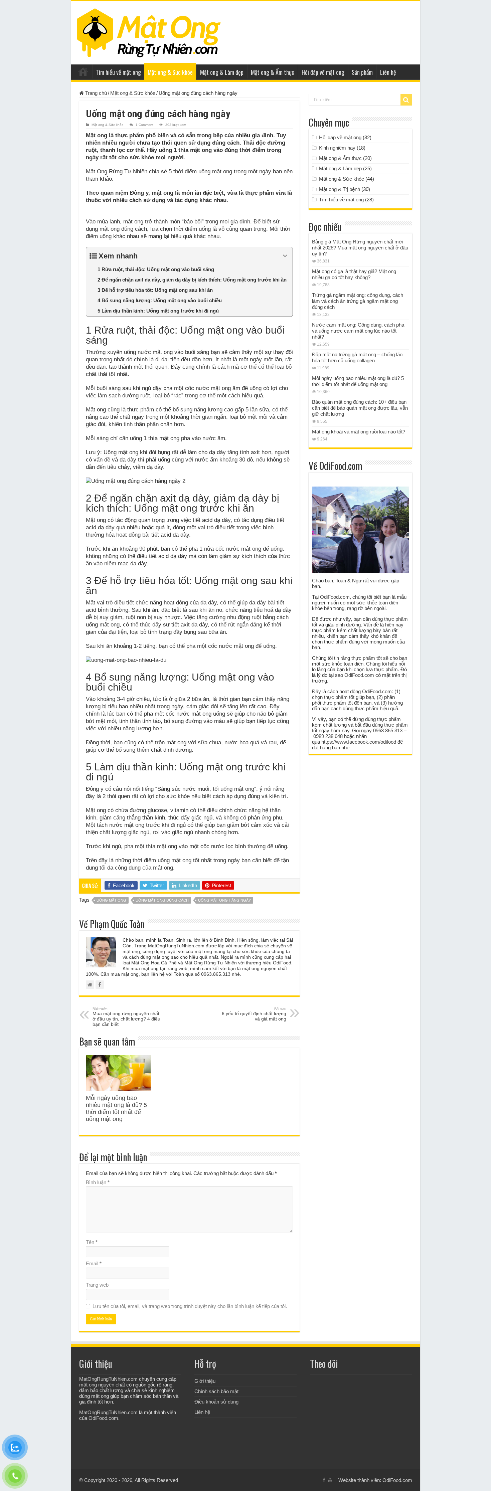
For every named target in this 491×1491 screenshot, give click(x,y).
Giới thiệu (204, 1381)
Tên (92, 1242)
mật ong (181, 860)
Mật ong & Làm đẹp (221, 72)
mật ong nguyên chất (102, 1384)
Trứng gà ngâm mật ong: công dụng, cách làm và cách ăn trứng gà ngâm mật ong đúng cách (357, 301)
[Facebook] (324, 1480)
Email (94, 1263)
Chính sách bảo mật (216, 1391)
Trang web (97, 1285)
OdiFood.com (335, 597)
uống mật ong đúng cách (162, 900)
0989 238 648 (328, 736)
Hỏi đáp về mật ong (323, 72)
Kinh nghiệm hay (337, 148)
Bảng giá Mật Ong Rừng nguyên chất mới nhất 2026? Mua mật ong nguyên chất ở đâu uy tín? (360, 247)
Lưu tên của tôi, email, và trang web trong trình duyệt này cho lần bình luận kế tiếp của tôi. (190, 1306)
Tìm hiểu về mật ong (118, 72)
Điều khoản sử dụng (216, 1402)
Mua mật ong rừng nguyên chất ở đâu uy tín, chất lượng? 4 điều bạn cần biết (126, 1017)
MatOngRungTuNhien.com (108, 1379)
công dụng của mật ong (144, 868)
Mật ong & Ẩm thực (272, 72)
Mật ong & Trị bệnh (339, 189)
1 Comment (144, 125)
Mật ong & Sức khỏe (170, 72)
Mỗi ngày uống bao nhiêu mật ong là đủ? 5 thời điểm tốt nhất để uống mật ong (116, 1108)
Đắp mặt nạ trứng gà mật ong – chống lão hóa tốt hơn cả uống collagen (357, 357)
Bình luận (98, 1182)
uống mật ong (111, 900)
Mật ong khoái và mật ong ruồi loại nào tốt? (358, 431)
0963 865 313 (387, 730)
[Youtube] (330, 1480)
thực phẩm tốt (366, 658)
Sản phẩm (362, 72)
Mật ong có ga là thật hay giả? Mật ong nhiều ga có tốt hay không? (354, 274)
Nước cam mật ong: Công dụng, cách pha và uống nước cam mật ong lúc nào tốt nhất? (358, 331)
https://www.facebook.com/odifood (358, 742)
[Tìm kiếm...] (406, 100)
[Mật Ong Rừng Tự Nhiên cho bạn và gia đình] (148, 31)
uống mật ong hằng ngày (224, 900)
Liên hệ (388, 72)
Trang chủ (83, 71)
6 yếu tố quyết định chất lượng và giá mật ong (254, 1014)
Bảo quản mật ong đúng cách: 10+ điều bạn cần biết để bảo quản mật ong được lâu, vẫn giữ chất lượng (360, 408)
